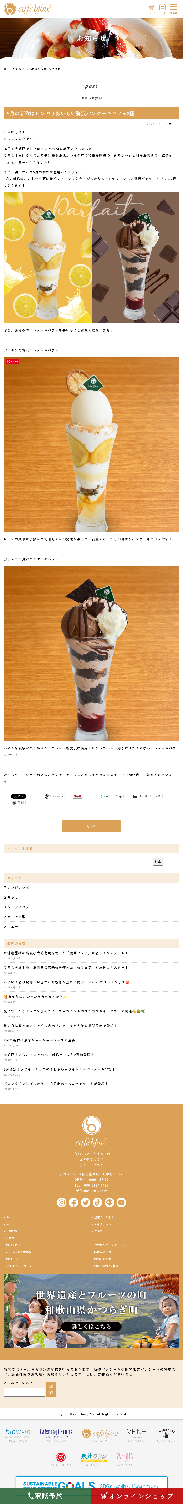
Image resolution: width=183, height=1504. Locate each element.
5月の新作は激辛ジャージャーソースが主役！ (41, 1040)
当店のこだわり (104, 1217)
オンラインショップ (141, 1496)
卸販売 (10, 1238)
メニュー (172, 123)
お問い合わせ (102, 1259)
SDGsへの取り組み (106, 1266)
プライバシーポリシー (20, 1266)
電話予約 (48, 1496)
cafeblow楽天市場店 (19, 1252)
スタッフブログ (16, 907)
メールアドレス (18, 1382)
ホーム (10, 1217)
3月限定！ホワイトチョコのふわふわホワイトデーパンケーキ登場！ (60, 1069)
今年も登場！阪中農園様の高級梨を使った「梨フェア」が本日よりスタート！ (68, 967)
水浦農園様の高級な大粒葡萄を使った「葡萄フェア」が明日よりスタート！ (66, 953)
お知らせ (18, 69)
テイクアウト (102, 1224)
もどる (91, 826)
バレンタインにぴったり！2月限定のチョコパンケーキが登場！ (56, 1083)
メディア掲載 (14, 916)
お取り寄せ (13, 1245)
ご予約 (98, 1231)
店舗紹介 (12, 1231)
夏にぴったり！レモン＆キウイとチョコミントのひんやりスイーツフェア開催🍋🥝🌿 (74, 1011)
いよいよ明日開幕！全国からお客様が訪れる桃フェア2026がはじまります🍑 (67, 982)
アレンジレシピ (16, 887)
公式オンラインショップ (110, 1245)
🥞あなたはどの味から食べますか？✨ (35, 996)
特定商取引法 (102, 1252)
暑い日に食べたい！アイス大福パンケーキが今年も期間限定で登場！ (60, 1025)
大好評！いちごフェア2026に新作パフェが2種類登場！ (49, 1054)
